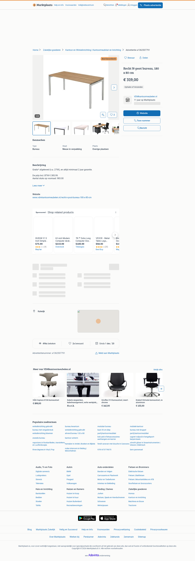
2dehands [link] (115, 537)
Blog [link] (29, 529)
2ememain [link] (129, 537)
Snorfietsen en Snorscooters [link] (140, 483)
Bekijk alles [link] (158, 370)
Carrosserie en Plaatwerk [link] (108, 475)
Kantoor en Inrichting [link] (137, 497)
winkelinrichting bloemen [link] (42, 433)
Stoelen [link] (39, 501)
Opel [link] (68, 475)
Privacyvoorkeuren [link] (159, 529)
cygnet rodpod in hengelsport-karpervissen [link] (142, 438)
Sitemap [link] (142, 537)
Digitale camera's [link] (42, 471)
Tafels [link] (38, 505)
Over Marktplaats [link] (57, 537)
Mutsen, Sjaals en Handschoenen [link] (111, 497)
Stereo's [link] (39, 479)
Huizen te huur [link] (73, 497)
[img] (41, 128)
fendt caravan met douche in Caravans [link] (113, 444)
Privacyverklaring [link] (122, 529)
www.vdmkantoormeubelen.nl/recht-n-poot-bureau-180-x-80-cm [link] (62, 197)
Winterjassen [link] (103, 505)
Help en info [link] (59, 5)
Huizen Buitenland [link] (74, 501)
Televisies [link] (39, 483)
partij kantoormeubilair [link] (107, 433)
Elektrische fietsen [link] (135, 471)
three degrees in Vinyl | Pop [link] (43, 450)
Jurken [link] (100, 493)
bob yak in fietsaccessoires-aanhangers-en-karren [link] (109, 438)
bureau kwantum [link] (72, 426)
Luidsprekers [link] (41, 475)
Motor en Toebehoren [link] (106, 479)
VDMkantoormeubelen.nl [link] (145, 96)
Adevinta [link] (102, 537)
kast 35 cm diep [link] (104, 430)
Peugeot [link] (70, 479)
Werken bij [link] (74, 537)
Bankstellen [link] (40, 493)
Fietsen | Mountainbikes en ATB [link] (141, 479)
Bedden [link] (39, 497)
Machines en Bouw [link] (136, 501)
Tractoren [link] (132, 505)
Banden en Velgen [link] (105, 471)
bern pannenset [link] (136, 450)
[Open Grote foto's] (103, 115)
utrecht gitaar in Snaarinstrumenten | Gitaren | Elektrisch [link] (145, 444)
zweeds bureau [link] (38, 438)
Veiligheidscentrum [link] (86, 5)
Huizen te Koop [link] (73, 493)
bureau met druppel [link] (138, 430)
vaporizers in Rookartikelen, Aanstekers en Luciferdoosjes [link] (48, 444)
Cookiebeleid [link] (140, 529)
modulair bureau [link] (104, 426)
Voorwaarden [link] (71, 5)
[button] (121, 5)
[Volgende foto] (114, 87)
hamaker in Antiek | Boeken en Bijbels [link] (80, 444)
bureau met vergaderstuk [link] (42, 430)
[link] (42, 5)
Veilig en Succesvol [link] (68, 529)
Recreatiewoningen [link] (74, 505)
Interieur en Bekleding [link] (106, 483)
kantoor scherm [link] (71, 438)
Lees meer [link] (37, 185)
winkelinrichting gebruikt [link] (42, 426)
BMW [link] (69, 471)
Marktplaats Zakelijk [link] (45, 529)
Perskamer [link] (89, 537)
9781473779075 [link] (104, 450)
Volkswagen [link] (72, 483)
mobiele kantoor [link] (136, 426)
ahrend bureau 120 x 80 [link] (74, 433)
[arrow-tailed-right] (161, 389)
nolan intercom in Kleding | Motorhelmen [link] (75, 449)
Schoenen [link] (102, 501)
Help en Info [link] (87, 529)
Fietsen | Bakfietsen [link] (136, 475)
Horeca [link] (131, 493)
